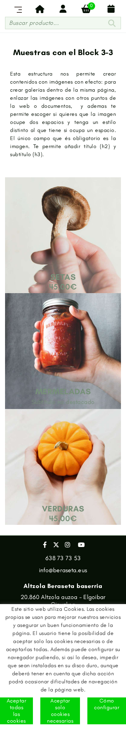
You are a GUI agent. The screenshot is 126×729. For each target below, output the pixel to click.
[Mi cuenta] (63, 8)
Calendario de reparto (109, 9)
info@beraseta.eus (63, 570)
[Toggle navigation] (17, 8)
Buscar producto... (34, 23)
